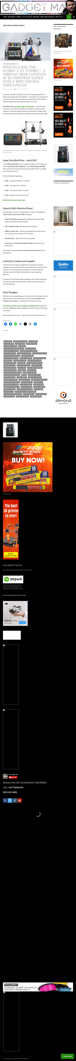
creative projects (39, 353)
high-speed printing (35, 367)
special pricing (10, 389)
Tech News (38, 389)
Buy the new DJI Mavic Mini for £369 (14, 595)
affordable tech (10, 346)
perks (24, 375)
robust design (26, 387)
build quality (30, 348)
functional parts (24, 365)
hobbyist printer (10, 370)
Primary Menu (73, 17)
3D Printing (33, 341)
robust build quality (12, 387)
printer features (35, 377)
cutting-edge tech (11, 358)
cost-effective (10, 353)
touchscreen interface (13, 394)
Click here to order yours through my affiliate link (20, 306)
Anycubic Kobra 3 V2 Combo (24, 106)
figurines (22, 363)
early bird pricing (35, 360)
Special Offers (39, 387)
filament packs (10, 365)
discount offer (26, 358)
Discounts (8, 360)
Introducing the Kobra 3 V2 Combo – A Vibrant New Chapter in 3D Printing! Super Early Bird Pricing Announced (24, 76)
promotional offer (11, 384)
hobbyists (22, 370)
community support (11, 351)
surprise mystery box (25, 389)
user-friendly (29, 394)
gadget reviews (10, 367)
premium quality (34, 375)
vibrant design (36, 396)
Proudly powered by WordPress (20, 1058)
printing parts (24, 379)
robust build (38, 384)
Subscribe (67, 1056)
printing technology (39, 379)
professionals (27, 382)
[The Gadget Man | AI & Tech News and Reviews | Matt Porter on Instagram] (15, 800)
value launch (41, 394)
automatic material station (14, 348)
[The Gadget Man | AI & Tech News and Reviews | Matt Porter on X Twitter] (10, 800)
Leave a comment (22, 89)
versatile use (9, 396)
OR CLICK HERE (10, 792)
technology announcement (25, 391)
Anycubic (6, 64)
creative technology (12, 355)
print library (22, 377)
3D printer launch (20, 341)
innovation (32, 370)
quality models (26, 384)
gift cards (21, 367)
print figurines (10, 377)
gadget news (36, 365)
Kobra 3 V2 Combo (30, 372)
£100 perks (8, 341)
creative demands (24, 353)
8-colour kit (9, 343)
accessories (20, 343)
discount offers (39, 358)
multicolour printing (12, 375)
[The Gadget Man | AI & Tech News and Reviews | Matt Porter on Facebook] (5, 800)
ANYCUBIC (22, 346)
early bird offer (20, 360)
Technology (9, 391)
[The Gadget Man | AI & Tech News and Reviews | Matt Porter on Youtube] (19, 800)
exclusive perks (10, 363)
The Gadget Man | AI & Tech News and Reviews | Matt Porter (34, 17)
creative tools (27, 355)
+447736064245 (15, 787)
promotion (38, 382)
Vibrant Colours (22, 396)
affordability (31, 343)
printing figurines (11, 379)
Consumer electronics (29, 351)
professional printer (12, 382)
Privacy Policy (6, 1058)
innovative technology (13, 372)
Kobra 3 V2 (14, 64)
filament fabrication (35, 363)
